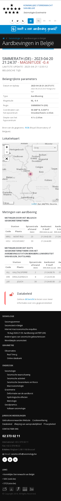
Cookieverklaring (39, 420)
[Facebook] (12, 21)
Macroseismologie (15, 386)
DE (55, 21)
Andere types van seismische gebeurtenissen (25, 336)
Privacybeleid (50, 424)
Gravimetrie (10, 389)
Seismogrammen (12, 321)
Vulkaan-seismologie (16, 408)
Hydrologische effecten (17, 397)
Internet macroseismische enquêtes (21, 329)
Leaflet (34, 203)
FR (50, 21)
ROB (27, 127)
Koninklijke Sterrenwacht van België (18, 474)
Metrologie (12, 401)
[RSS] (22, 21)
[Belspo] (25, 488)
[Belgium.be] (31, 488)
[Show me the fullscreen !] (6, 158)
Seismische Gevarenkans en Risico (22, 382)
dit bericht (29, 299)
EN (44, 21)
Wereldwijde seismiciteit (15, 340)
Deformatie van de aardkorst (20, 393)
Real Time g (12, 354)
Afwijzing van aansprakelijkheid (28, 424)
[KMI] (18, 488)
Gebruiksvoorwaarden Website (16, 420)
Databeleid (7, 424)
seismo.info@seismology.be (24, 454)
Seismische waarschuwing (18, 374)
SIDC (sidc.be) (9, 479)
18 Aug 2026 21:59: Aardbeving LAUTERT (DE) (26, 333)
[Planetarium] (4, 488)
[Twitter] (17, 21)
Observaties (10, 350)
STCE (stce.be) (9, 483)
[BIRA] (11, 488)
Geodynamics (11, 404)
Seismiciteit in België (14, 325)
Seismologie (14, 38)
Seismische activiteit (16, 378)
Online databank (14, 358)
